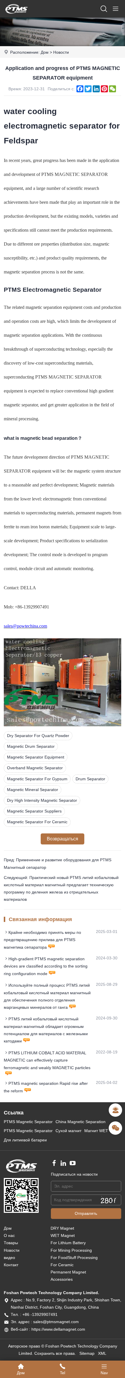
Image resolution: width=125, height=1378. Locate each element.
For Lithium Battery (68, 1242)
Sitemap (86, 1353)
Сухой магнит (68, 1130)
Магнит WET (96, 1130)
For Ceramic (62, 1264)
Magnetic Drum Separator (31, 746)
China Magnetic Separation (81, 1121)
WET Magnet (63, 1235)
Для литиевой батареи (25, 1140)
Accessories (62, 1279)
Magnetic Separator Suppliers (34, 811)
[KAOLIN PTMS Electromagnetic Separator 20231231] (62, 725)
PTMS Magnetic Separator (28, 1121)
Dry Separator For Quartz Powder (38, 735)
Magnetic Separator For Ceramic (37, 821)
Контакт (11, 1264)
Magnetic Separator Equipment (35, 757)
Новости (61, 52)
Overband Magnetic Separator (35, 767)
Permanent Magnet (68, 1272)
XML (102, 1353)
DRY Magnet (62, 1228)
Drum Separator (90, 779)
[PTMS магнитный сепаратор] (16, 16)
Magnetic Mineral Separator (32, 789)
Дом (45, 52)
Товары (11, 1242)
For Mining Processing (71, 1250)
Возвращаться (62, 838)
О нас (9, 1235)
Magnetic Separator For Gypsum (37, 779)
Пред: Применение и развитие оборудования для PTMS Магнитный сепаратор (57, 863)
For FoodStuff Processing (74, 1257)
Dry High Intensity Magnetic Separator (42, 800)
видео (9, 1257)
